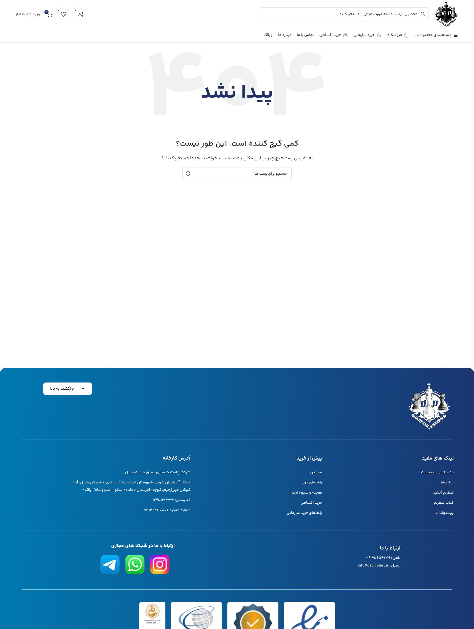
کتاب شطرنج (444, 503)
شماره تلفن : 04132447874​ (167, 510)
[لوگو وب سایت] (446, 14)
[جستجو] (188, 174)
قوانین (316, 472)
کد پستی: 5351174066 (171, 500)
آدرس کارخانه (176, 458)
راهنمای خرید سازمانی (304, 513)
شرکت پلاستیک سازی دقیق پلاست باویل (157, 472)
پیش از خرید (309, 458)
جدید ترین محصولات (437, 472)
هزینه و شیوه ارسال (305, 493)
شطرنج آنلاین (443, 493)
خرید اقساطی (311, 503)
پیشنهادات (444, 513)
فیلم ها (447, 483)
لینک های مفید (438, 458)
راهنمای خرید (311, 483)
